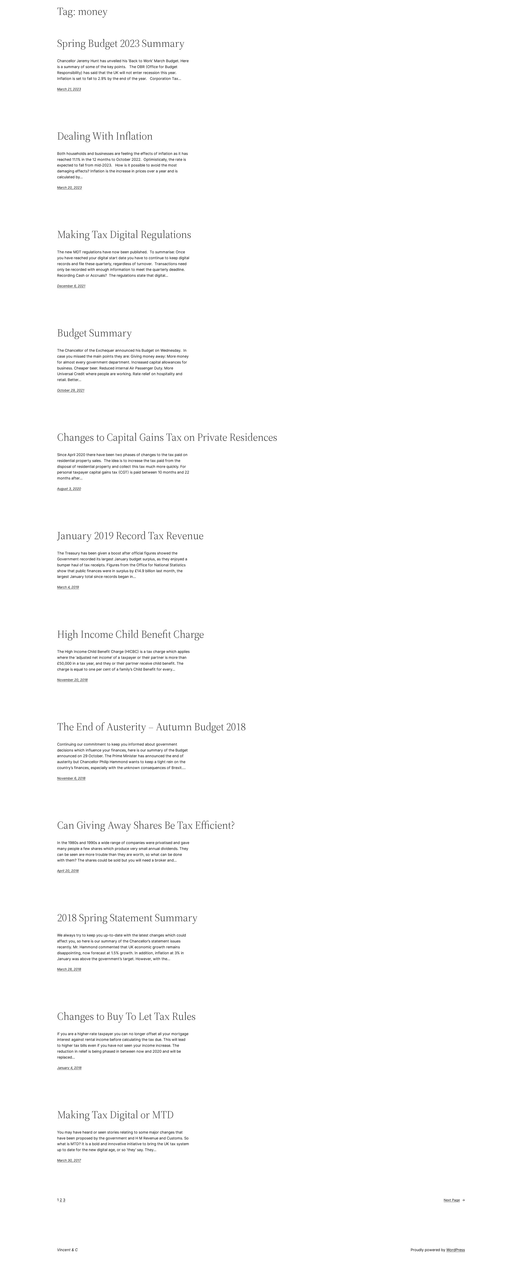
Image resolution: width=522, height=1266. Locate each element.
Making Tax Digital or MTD (115, 1114)
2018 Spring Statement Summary (127, 917)
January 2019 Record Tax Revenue (130, 535)
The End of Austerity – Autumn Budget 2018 (151, 727)
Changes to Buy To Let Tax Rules (126, 1016)
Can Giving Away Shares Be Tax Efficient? (146, 825)
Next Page (454, 1200)
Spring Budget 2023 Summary (121, 43)
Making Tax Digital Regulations (124, 234)
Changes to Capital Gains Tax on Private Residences (167, 437)
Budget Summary (94, 333)
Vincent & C (67, 1250)
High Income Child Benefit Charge (130, 634)
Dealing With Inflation (105, 136)
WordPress (455, 1250)
